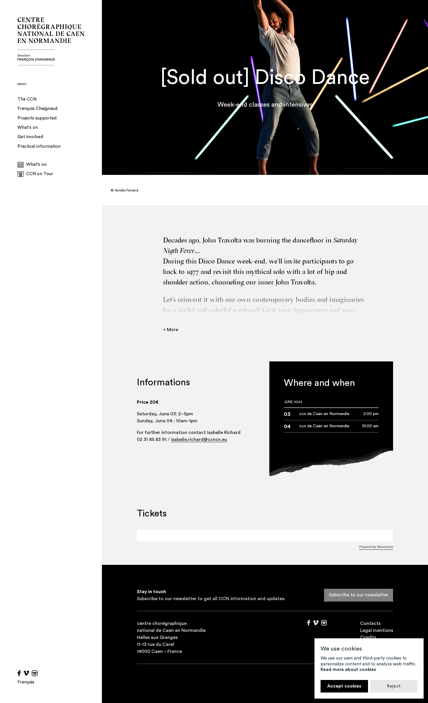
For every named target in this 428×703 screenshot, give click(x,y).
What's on (27, 127)
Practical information (39, 146)
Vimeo (26, 673)
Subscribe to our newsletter (358, 595)
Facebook (19, 673)
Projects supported (36, 118)
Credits (368, 637)
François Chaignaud (37, 108)
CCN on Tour (39, 174)
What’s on (36, 164)
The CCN (26, 99)
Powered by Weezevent (376, 547)
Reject (394, 686)
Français (25, 682)
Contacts (370, 623)
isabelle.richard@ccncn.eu (199, 439)
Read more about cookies (348, 669)
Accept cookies (344, 686)
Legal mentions (376, 630)
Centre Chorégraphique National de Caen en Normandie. (50, 41)
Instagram (35, 673)
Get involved (30, 137)
